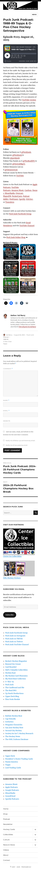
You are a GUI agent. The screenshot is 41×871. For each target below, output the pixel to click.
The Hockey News (12, 736)
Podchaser (13, 199)
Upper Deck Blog (12, 696)
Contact (6, 860)
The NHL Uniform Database (16, 739)
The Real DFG (11, 690)
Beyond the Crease (13, 664)
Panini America (11, 762)
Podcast (6, 819)
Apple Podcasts (11, 787)
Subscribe (10, 615)
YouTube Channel (27, 226)
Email (6, 411)
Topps (5, 344)
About (5, 855)
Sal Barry (9, 335)
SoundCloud (10, 796)
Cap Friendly (10, 719)
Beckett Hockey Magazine (16, 661)
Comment (8, 369)
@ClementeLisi (11, 170)
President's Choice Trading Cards (19, 759)
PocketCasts (17, 196)
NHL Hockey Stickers (12, 578)
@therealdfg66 (18, 164)
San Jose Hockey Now (14, 728)
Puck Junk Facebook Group (20, 214)
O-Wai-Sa (9, 682)
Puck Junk (9, 685)
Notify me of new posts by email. (17, 445)
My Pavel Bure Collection (15, 679)
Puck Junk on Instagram (15, 636)
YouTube (20, 176)
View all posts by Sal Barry (27, 327)
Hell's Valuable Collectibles (16, 670)
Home (5, 809)
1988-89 (5, 339)
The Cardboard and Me (14, 687)
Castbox (28, 190)
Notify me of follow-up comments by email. (20, 440)
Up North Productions (14, 693)
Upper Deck (10, 756)
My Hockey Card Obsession (16, 676)
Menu (34, 14)
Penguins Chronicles (13, 725)
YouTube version (29, 100)
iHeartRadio (10, 193)
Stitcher (29, 199)
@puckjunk (15, 158)
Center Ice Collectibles (12, 556)
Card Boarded (10, 667)
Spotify (22, 199)
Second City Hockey (13, 730)
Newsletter (8, 824)
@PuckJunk (26, 152)
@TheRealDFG (29, 161)
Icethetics (9, 722)
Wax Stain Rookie (12, 699)
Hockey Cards (9, 829)
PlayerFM (7, 196)
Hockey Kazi (10, 673)
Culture (6, 840)
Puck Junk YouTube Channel (17, 644)
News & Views (9, 845)
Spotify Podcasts (12, 799)
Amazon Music (17, 190)
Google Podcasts (12, 790)
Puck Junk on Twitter (14, 642)
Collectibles (8, 835)
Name (6, 400)
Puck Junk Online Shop (15, 237)
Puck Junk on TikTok (14, 639)
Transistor (9, 202)
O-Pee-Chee (7, 341)
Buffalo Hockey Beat (13, 716)
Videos (6, 850)
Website (6, 421)
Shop (5, 814)
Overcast (19, 193)
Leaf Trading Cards (13, 768)
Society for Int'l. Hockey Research (19, 733)
